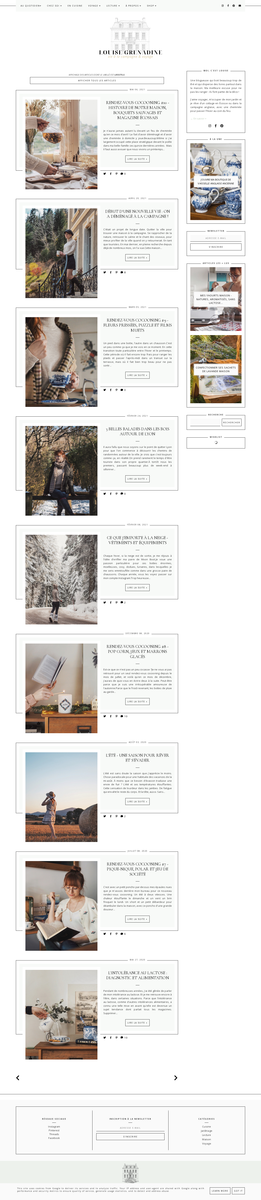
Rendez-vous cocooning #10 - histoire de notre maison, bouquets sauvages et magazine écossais (137, 110)
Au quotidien (30, 5)
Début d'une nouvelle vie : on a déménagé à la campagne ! (137, 214)
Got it (238, 1191)
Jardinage (206, 1130)
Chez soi (53, 5)
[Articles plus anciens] (175, 1078)
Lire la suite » (137, 159)
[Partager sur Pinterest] (117, 173)
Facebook (54, 1138)
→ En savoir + (198, 118)
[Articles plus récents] (19, 1078)
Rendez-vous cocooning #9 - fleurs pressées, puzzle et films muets (137, 325)
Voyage (93, 5)
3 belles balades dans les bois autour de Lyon (137, 431)
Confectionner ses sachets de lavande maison (216, 369)
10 (126, 716)
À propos (133, 5)
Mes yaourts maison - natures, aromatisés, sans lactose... (215, 299)
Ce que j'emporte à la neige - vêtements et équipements (137, 540)
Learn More (220, 1191)
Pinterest (54, 1130)
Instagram (54, 1126)
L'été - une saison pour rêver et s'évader (137, 758)
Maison (206, 1139)
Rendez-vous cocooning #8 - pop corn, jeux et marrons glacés (138, 651)
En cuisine (75, 5)
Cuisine (206, 1126)
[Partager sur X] (104, 173)
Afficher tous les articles (97, 80)
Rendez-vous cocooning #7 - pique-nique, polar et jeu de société (137, 869)
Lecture (112, 5)
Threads (54, 1134)
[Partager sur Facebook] (111, 173)
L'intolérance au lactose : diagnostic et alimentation (137, 975)
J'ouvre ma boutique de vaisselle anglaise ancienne (216, 181)
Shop (151, 5)
